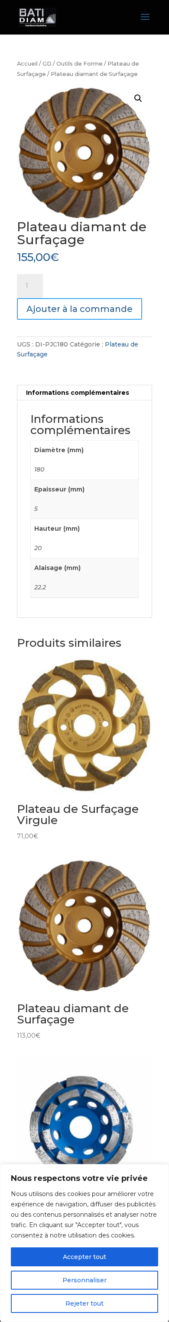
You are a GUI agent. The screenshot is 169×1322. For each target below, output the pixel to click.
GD (47, 63)
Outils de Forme (79, 63)
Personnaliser (84, 1280)
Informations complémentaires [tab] (77, 393)
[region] (84, 1243)
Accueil (27, 63)
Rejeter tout (84, 1303)
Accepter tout (84, 1257)
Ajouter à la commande (79, 309)
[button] (138, 98)
